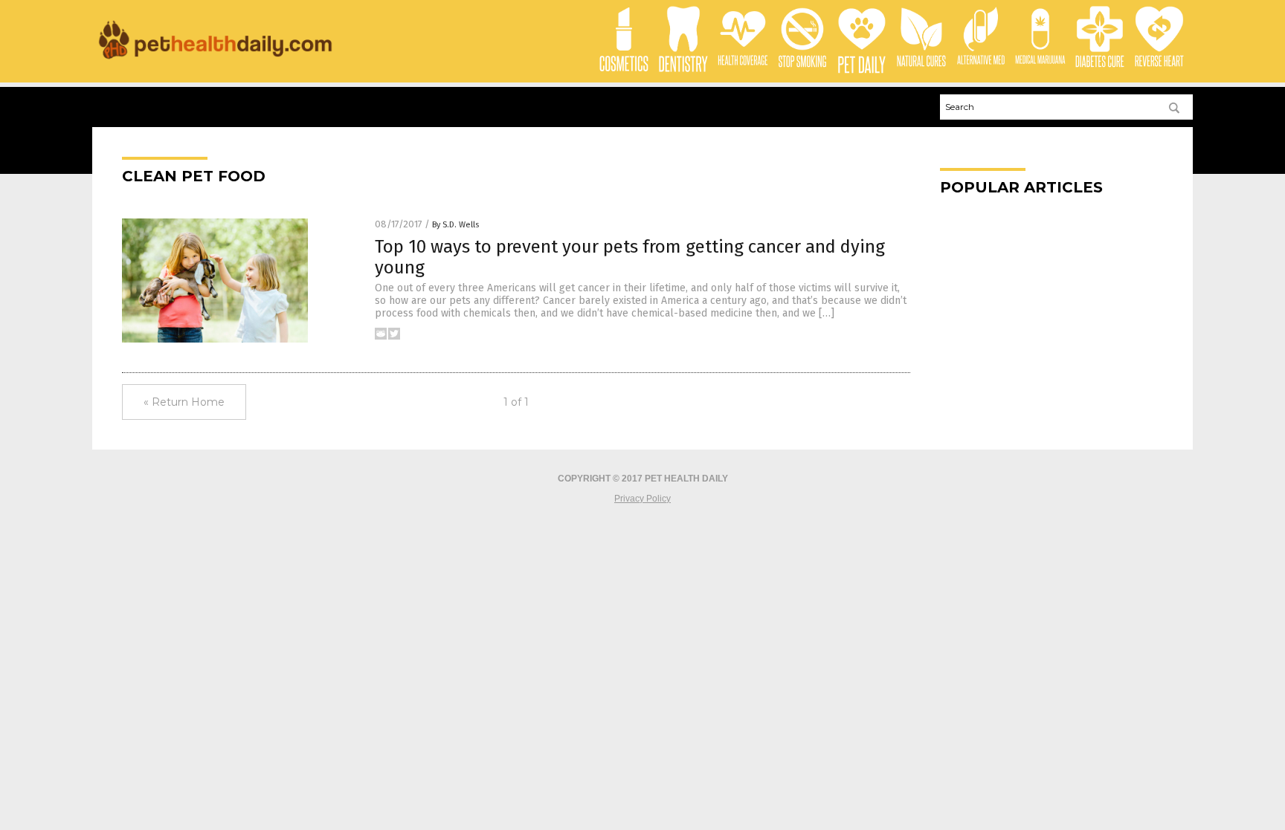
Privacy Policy (642, 498)
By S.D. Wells (455, 225)
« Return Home (184, 402)
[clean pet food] (215, 60)
